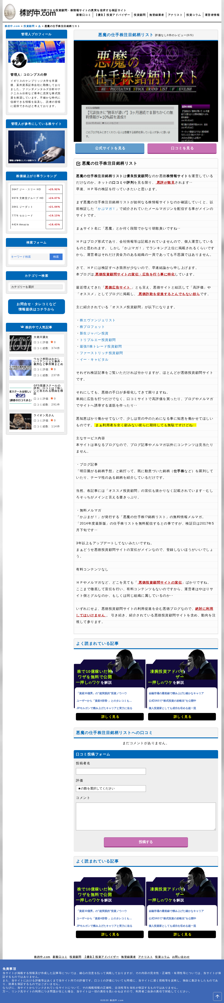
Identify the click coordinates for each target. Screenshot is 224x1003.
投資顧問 (140, 14)
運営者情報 (212, 14)
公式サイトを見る (110, 148)
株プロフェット (92, 327)
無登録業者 (156, 14)
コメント (83, 798)
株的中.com (42, 956)
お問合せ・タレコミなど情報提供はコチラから (36, 306)
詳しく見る (109, 716)
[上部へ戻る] (217, 996)
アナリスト (175, 14)
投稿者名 (83, 763)
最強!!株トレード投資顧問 (101, 346)
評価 (79, 780)
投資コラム (193, 14)
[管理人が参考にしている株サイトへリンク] (36, 162)
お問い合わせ (181, 956)
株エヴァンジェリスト (98, 320)
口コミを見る (182, 148)
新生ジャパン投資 (94, 333)
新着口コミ (83, 14)
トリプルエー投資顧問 (98, 340)
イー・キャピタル (94, 359)
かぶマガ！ (107, 208)
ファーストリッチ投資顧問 (101, 353)
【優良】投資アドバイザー (112, 14)
